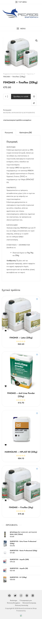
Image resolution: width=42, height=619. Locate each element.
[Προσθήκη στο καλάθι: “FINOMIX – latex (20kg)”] (5, 330)
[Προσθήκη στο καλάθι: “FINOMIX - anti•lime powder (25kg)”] (5, 386)
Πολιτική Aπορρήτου (13, 603)
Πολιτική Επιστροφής (29, 603)
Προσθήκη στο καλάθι (20, 96)
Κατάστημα (13, 600)
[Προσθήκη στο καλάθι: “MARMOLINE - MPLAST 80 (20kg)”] (5, 445)
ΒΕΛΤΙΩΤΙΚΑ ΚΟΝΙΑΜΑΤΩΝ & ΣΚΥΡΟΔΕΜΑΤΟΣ (19, 113)
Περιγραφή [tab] (9, 132)
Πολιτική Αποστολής (21, 605)
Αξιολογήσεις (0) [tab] (25, 132)
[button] (21, 28)
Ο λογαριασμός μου (26, 600)
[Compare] (34, 103)
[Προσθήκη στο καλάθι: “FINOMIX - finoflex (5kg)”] (5, 500)
